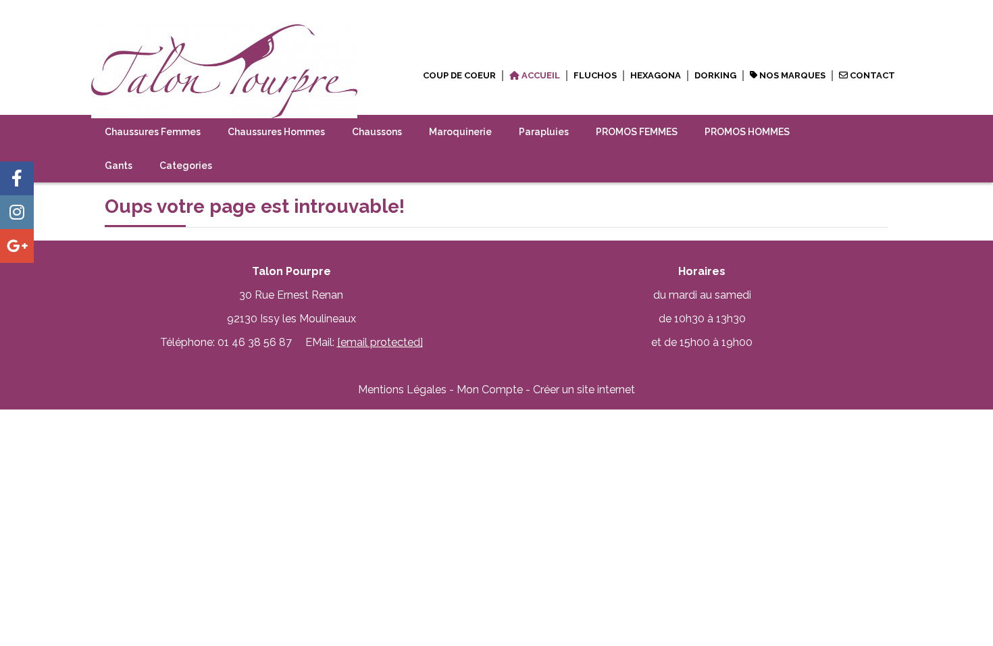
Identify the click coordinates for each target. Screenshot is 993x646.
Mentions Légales (402, 389)
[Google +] (17, 246)
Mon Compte (490, 389)
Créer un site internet (584, 389)
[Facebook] (17, 178)
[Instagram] (17, 212)
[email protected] (380, 342)
